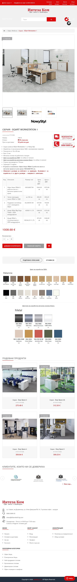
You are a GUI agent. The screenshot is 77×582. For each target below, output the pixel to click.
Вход (31, 534)
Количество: (6, 236)
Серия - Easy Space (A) (57, 400)
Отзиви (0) (50, 260)
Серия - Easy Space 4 (20, 449)
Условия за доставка (11, 537)
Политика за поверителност (64, 534)
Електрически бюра (10, 557)
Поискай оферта (34, 246)
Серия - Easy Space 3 (20, 400)
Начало (6, 534)
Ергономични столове (11, 563)
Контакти (7, 543)
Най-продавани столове (12, 560)
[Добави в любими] (49, 246)
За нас (6, 540)
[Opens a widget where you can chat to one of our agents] (69, 578)
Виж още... (68, 484)
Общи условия (59, 537)
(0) (23, 402)
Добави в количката (12, 246)
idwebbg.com (37, 579)
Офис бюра (8, 554)
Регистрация (33, 537)
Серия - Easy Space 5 (57, 449)
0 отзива (12, 135)
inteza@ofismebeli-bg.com (14, 517)
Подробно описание (31, 260)
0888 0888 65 (31, 3)
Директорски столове (11, 566)
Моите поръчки (34, 543)
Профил (32, 540)
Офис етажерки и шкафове (13, 569)
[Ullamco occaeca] (20, 380)
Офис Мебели (12, 31)
